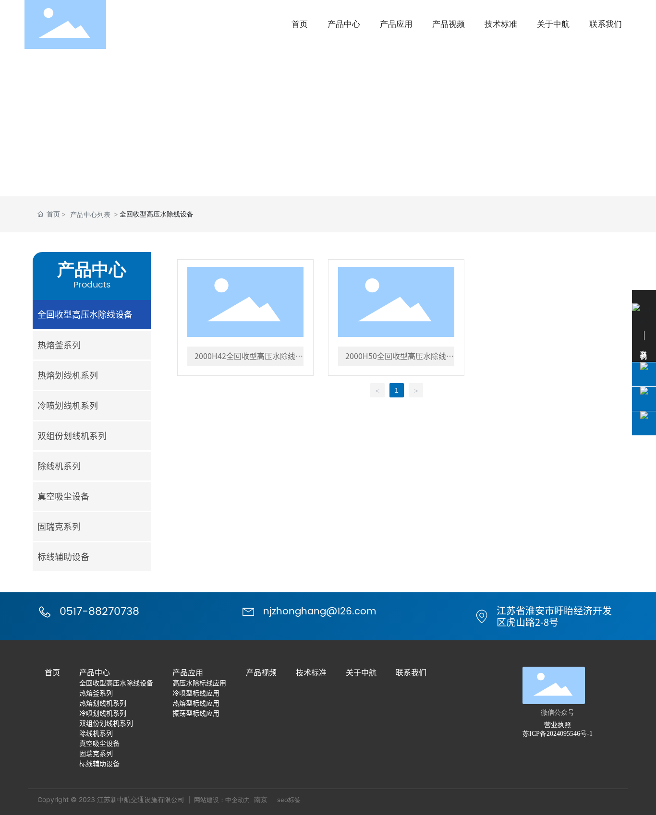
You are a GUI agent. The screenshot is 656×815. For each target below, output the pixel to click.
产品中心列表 (90, 214)
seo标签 (289, 799)
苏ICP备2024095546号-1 (557, 733)
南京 (260, 799)
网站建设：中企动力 (222, 799)
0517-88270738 (99, 612)
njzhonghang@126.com (319, 612)
